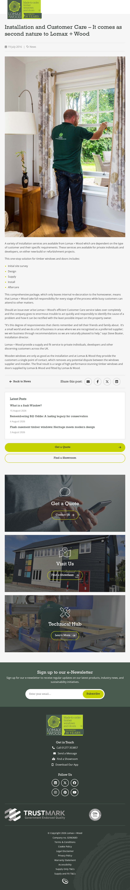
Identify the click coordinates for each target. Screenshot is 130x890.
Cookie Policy (65, 846)
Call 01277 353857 (67, 747)
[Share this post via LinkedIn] (116, 381)
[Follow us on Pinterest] (65, 792)
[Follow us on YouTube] (74, 792)
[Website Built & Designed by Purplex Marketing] (65, 881)
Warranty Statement (65, 860)
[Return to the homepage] (24, 9)
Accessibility (65, 864)
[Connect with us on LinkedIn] (55, 783)
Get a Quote (62, 447)
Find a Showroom (65, 458)
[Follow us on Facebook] (74, 783)
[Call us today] (113, 7)
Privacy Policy (65, 855)
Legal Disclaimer (65, 851)
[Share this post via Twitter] (107, 381)
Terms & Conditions (65, 842)
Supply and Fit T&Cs (65, 873)
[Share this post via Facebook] (97, 381)
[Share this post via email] (88, 381)
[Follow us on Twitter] (65, 783)
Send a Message (67, 753)
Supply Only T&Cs (65, 869)
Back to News (22, 381)
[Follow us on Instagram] (55, 792)
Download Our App (66, 764)
